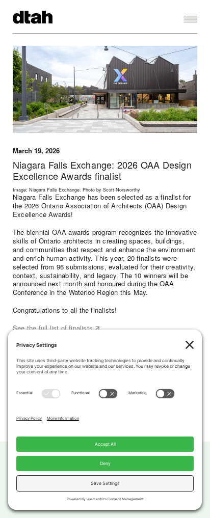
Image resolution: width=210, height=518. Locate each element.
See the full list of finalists (53, 328)
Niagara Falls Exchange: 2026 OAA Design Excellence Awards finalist (102, 170)
